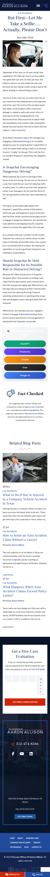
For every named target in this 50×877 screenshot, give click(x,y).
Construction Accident (20, 842)
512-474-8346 (38, 669)
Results (37, 842)
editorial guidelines (31, 410)
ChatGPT (25, 343)
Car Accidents (25, 12)
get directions (25, 816)
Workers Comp (32, 838)
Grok (25, 367)
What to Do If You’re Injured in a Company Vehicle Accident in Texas (25, 499)
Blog (26, 847)
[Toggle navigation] (38, 5)
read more (8, 574)
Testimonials (15, 847)
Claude (25, 359)
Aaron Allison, (38, 413)
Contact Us (36, 847)
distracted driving (21, 141)
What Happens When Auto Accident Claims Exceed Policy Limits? (25, 591)
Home (12, 838)
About (20, 838)
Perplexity (25, 351)
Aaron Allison (18, 545)
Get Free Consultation (25, 702)
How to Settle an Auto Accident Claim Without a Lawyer (25, 537)
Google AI (25, 375)
